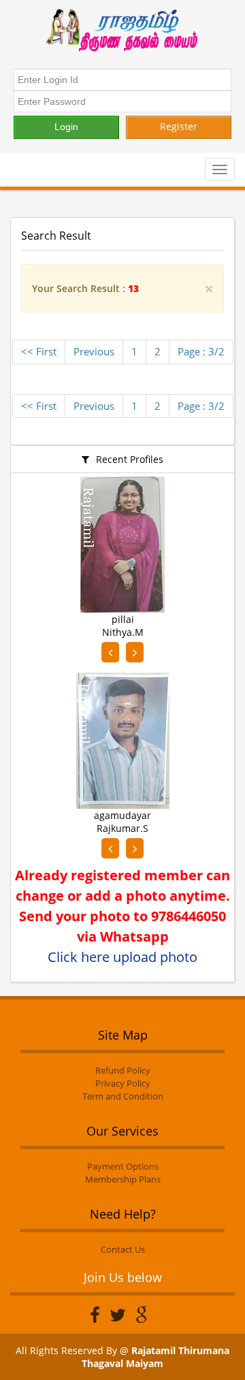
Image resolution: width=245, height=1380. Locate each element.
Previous (94, 351)
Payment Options (123, 1166)
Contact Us (123, 1249)
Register (178, 126)
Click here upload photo (122, 957)
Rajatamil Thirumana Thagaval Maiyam (155, 1357)
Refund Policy (122, 1070)
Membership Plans (123, 1179)
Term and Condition (122, 1096)
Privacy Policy (122, 1083)
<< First (38, 351)
